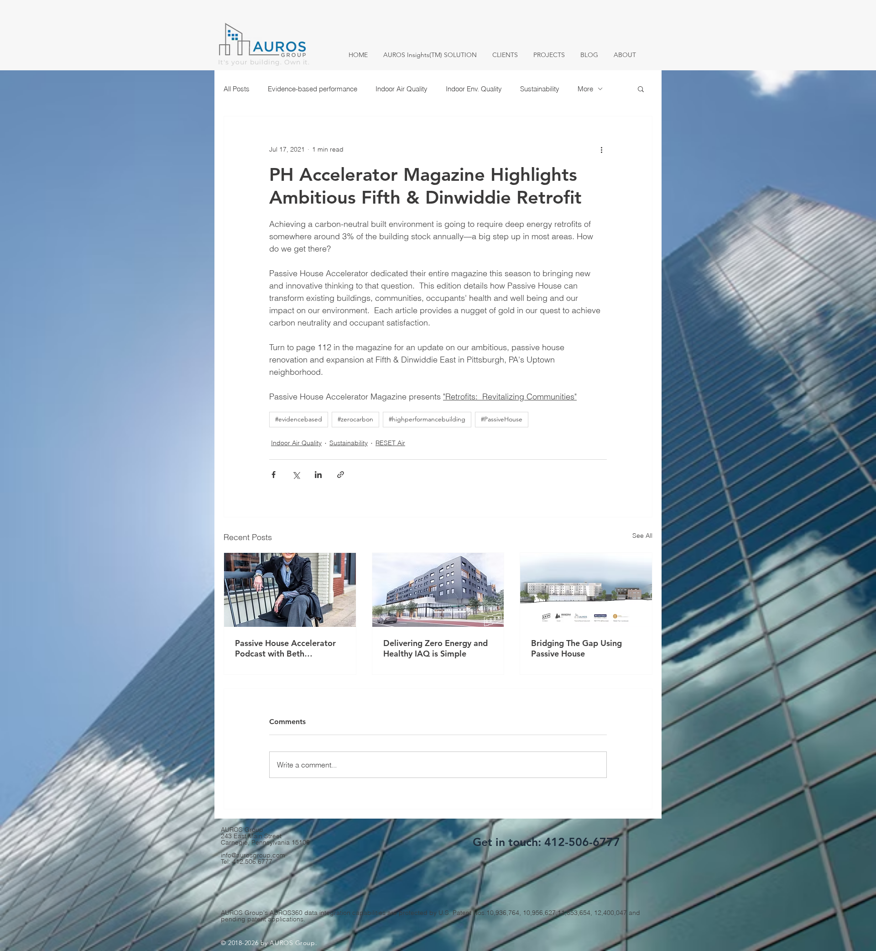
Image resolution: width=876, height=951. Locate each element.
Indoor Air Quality (401, 88)
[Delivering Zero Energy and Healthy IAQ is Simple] (438, 590)
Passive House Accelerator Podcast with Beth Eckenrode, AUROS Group (285, 648)
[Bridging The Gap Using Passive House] (586, 590)
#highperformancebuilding (427, 419)
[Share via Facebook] (273, 474)
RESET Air (390, 443)
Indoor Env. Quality (474, 88)
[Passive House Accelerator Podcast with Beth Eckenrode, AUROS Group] (290, 590)
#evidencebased (298, 419)
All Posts (237, 88)
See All (642, 535)
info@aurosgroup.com (253, 855)
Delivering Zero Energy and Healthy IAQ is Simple (435, 648)
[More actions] (601, 149)
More (585, 88)
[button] (640, 88)
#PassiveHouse (501, 419)
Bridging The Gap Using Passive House (576, 648)
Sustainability (539, 88)
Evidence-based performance (312, 88)
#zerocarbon (355, 419)
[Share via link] (340, 474)
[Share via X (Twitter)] (296, 474)
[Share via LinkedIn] (318, 474)
